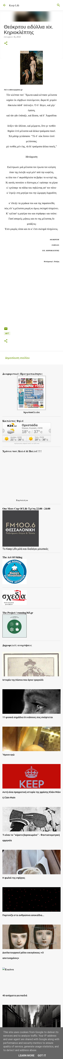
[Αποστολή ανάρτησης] (6, 330)
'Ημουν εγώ (8, 754)
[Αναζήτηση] (58, 5)
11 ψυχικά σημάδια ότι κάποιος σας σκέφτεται (27, 717)
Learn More (26, 1055)
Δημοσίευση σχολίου (17, 357)
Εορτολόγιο (22, 500)
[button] (6, 43)
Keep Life (14, 5)
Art (7, 333)
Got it (42, 1055)
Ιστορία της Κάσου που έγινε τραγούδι (22, 680)
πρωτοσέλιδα (31, 412)
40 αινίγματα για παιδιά (14, 995)
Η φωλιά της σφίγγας (13, 878)
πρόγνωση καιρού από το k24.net (26, 443)
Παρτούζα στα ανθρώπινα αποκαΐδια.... (23, 915)
